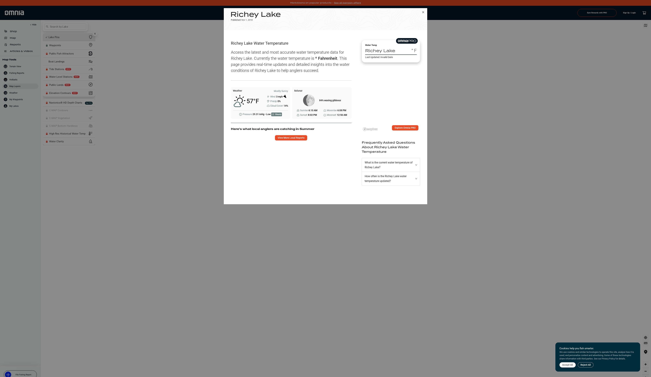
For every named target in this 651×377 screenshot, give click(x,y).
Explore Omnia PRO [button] (405, 127)
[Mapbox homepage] (370, 129)
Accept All (567, 364)
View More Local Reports (291, 137)
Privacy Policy (608, 358)
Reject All (585, 364)
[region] (391, 95)
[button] (391, 165)
